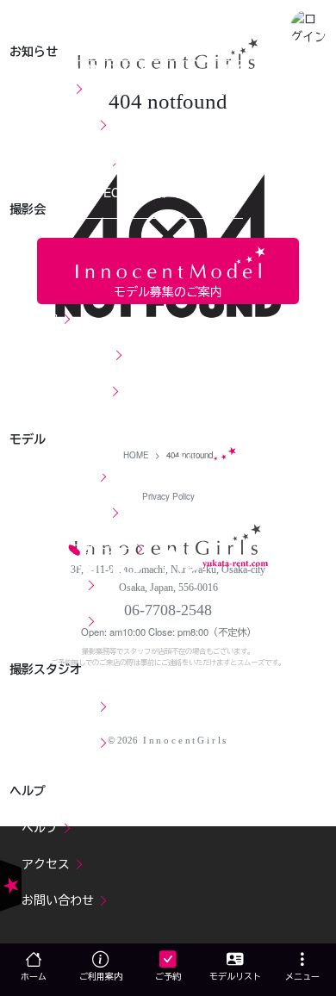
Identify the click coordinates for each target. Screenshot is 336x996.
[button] (308, 27)
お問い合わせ (59, 899)
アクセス (47, 863)
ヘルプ (41, 827)
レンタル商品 (59, 741)
